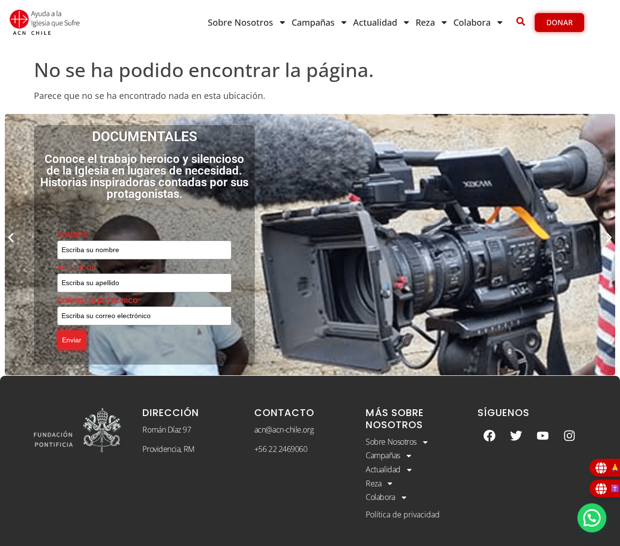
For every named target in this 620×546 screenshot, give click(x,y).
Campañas (313, 22)
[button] (11, 237)
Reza (425, 22)
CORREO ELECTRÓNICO (98, 300)
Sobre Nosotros (240, 22)
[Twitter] (516, 436)
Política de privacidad (403, 514)
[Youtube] (543, 436)
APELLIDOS (76, 267)
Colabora (472, 22)
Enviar (71, 340)
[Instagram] (570, 436)
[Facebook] (490, 436)
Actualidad (375, 22)
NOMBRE (72, 234)
